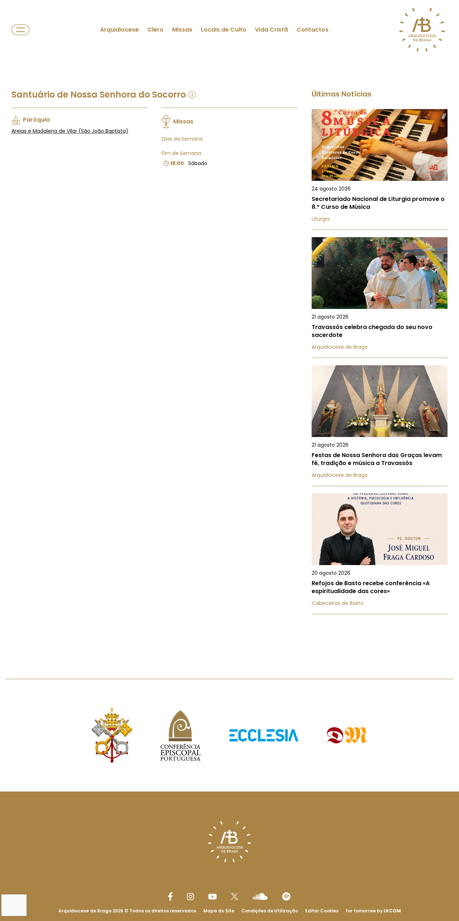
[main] (229, 325)
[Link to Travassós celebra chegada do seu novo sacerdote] (380, 297)
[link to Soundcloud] (260, 896)
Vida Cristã (271, 29)
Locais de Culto (223, 29)
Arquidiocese (119, 29)
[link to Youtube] (212, 896)
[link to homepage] (422, 30)
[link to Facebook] (170, 896)
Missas (182, 29)
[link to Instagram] (190, 896)
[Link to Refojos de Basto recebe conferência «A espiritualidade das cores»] (380, 553)
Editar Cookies (322, 911)
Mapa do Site (218, 911)
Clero (155, 29)
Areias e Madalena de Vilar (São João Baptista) (69, 131)
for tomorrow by (373, 911)
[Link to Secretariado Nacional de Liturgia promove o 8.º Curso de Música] (380, 169)
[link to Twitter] (234, 896)
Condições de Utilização (269, 911)
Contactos (312, 29)
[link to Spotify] (286, 896)
